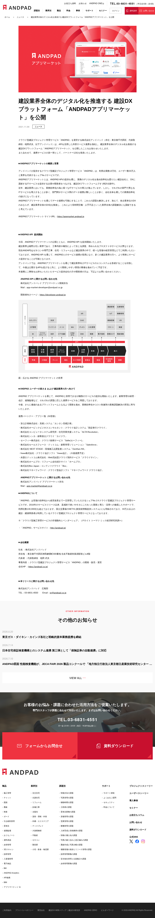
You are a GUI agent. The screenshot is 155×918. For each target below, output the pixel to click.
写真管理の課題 (67, 798)
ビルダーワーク (107, 910)
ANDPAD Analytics (11, 873)
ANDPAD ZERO (90, 910)
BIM (5, 882)
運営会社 (41, 910)
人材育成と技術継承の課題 (71, 831)
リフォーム (36, 802)
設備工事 (36, 807)
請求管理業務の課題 (69, 854)
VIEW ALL (75, 678)
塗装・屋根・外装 (39, 816)
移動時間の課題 (67, 802)
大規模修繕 (36, 831)
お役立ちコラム (136, 815)
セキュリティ (109, 802)
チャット (7, 798)
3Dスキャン (8, 849)
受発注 (6, 826)
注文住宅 (36, 793)
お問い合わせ (148, 11)
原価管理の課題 (67, 816)
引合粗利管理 (9, 821)
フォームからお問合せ (44, 746)
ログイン (115, 11)
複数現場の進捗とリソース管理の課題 (76, 849)
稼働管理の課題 (67, 826)
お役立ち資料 (70, 3)
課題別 (37, 10)
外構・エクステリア (40, 821)
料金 (68, 10)
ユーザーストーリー (138, 793)
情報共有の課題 (67, 793)
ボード (6, 816)
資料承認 (7, 840)
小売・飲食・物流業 (40, 849)
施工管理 (7, 793)
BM (5, 868)
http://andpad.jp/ (58, 528)
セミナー (103, 10)
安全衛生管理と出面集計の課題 (73, 859)
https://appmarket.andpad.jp (70, 216)
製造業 (35, 845)
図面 (5, 802)
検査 (5, 812)
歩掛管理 (7, 845)
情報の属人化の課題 (69, 835)
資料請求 (133, 11)
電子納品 (7, 863)
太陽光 (35, 812)
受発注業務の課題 (68, 812)
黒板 (5, 807)
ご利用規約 (6, 910)
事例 (78, 10)
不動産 (35, 835)
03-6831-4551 (82, 719)
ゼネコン (36, 840)
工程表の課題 (66, 807)
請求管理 (7, 854)
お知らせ (83, 3)
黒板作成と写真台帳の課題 (71, 845)
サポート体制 (109, 793)
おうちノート (9, 835)
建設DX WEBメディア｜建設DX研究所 (64, 910)
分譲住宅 (36, 798)
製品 (59, 10)
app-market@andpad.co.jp (39, 486)
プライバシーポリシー (24, 910)
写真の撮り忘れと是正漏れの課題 (74, 840)
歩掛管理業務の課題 (69, 863)
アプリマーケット (11, 887)
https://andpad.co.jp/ (38, 566)
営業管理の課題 (67, 821)
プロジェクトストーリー (141, 786)
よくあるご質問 (110, 798)
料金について (109, 807)
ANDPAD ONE (95, 3)
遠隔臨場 (7, 831)
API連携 (7, 878)
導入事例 (133, 800)
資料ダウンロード (119, 746)
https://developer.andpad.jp (53, 294)
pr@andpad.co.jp (58, 592)
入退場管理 (8, 859)
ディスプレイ (37, 826)
